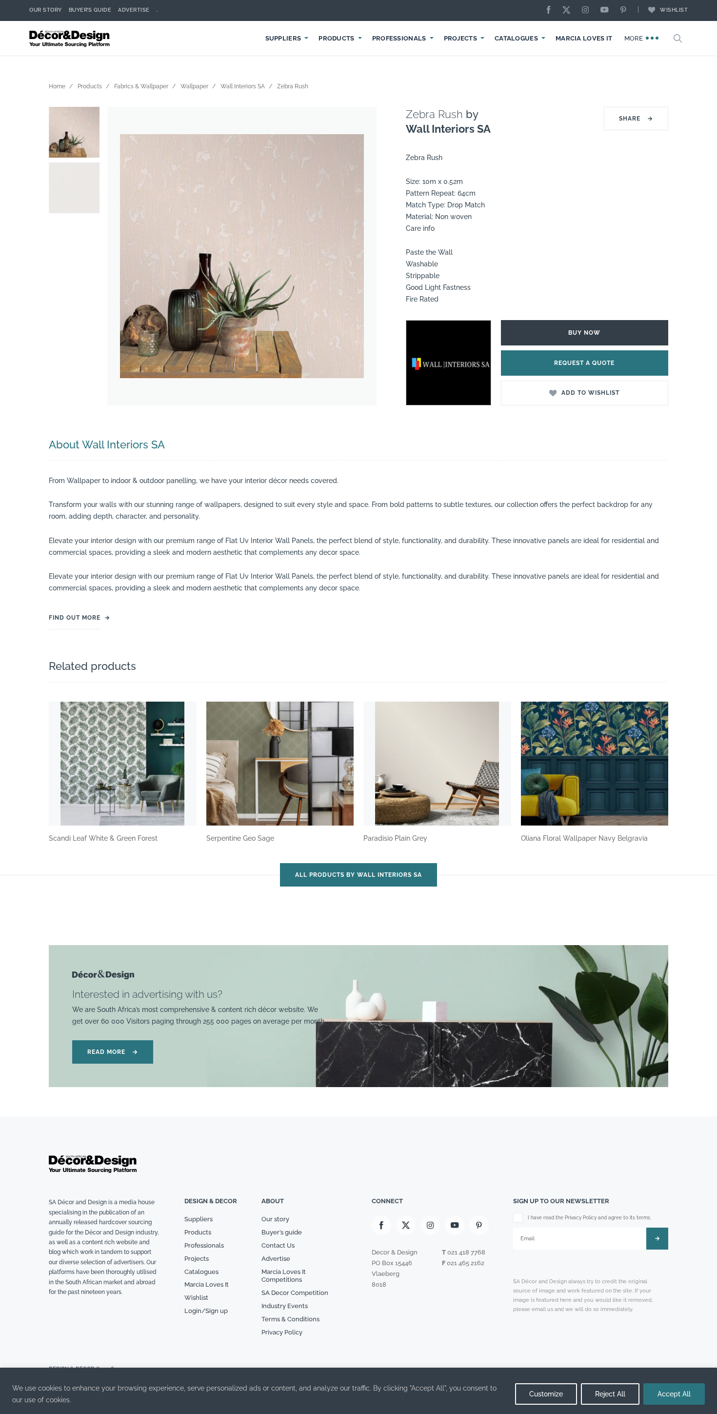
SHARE (636, 118)
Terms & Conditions (290, 1319)
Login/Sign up (206, 1310)
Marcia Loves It (584, 38)
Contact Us (278, 1245)
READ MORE (112, 1052)
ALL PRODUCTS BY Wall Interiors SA (358, 874)
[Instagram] (588, 10)
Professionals (399, 38)
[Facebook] (551, 10)
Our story (45, 10)
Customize (546, 1394)
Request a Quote (584, 363)
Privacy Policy (281, 1332)
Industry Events (284, 1306)
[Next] (362, 256)
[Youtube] (606, 10)
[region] (358, 1391)
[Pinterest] (625, 10)
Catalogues (516, 38)
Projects (460, 38)
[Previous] (122, 256)
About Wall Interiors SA (107, 444)
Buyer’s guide (281, 1232)
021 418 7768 (466, 1252)
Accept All (674, 1394)
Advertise (134, 10)
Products (336, 38)
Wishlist (674, 10)
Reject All (610, 1394)
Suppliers (283, 38)
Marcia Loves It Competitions (283, 1276)
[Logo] (70, 38)
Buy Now (584, 332)
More (634, 38)
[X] (568, 10)
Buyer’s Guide (90, 10)
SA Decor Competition (294, 1292)
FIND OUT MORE (74, 617)
